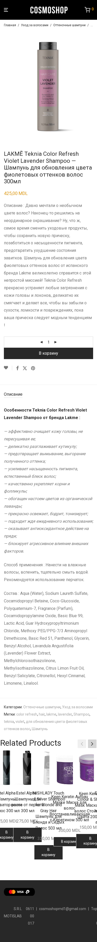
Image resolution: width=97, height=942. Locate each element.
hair (42, 714)
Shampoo (81, 714)
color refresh (26, 714)
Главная (10, 25)
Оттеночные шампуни (69, 25)
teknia (9, 721)
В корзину (48, 353)
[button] (92, 743)
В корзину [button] (27, 834)
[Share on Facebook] (17, 368)
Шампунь (40, 729)
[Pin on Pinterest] (33, 368)
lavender (65, 714)
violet (20, 721)
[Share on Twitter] (25, 368)
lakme (51, 714)
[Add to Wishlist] (8, 368)
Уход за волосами (34, 25)
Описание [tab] (13, 394)
